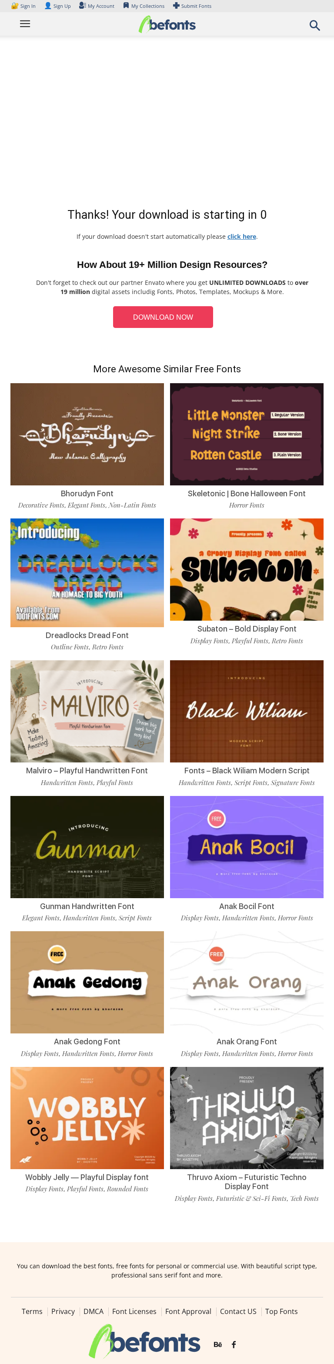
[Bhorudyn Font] (87, 433)
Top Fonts (281, 1311)
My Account (101, 6)
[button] (314, 28)
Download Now (163, 317)
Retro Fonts (108, 646)
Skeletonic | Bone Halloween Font (247, 493)
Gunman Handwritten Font (87, 906)
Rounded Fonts (127, 1188)
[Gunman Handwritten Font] (87, 846)
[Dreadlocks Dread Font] (87, 572)
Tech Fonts (304, 1198)
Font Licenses (134, 1311)
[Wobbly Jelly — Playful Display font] (87, 1117)
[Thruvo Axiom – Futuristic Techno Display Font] (247, 1117)
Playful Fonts (250, 640)
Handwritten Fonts (67, 782)
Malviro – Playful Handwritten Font (87, 770)
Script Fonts (250, 782)
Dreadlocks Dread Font (87, 635)
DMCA (94, 1311)
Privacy (63, 1311)
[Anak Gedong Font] (87, 981)
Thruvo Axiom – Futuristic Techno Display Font (247, 1182)
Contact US (238, 1311)
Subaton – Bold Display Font (247, 628)
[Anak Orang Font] (247, 981)
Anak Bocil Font (246, 906)
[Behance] (218, 1345)
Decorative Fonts (41, 505)
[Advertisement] (167, 123)
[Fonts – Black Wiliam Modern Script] (247, 711)
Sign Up (57, 6)
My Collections (147, 6)
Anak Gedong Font (87, 1041)
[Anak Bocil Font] (247, 846)
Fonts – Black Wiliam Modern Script (247, 770)
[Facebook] (234, 1345)
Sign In (24, 6)
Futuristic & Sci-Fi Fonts (251, 1198)
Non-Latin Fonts (132, 505)
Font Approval (188, 1311)
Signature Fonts (293, 782)
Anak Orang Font (247, 1041)
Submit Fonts (196, 6)
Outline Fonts (70, 646)
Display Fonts (209, 640)
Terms (32, 1311)
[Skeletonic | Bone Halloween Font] (247, 433)
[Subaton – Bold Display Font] (247, 569)
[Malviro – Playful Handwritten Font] (87, 711)
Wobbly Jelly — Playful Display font (87, 1177)
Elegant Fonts (86, 505)
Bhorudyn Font (87, 493)
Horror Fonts (246, 505)
